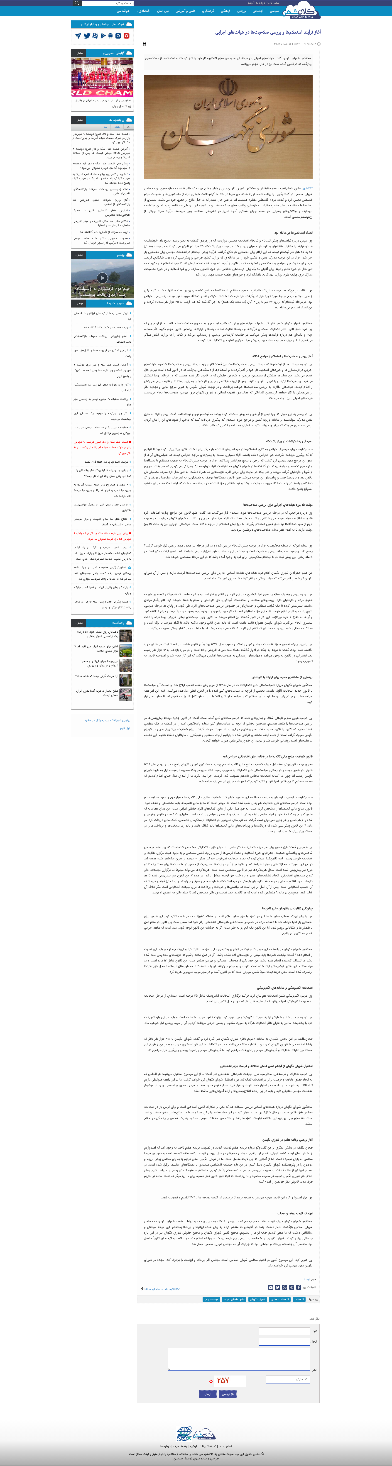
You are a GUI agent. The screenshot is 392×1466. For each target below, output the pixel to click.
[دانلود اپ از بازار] (103, 35)
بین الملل (163, 10)
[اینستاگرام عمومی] (126, 35)
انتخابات (299, 1299)
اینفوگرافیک (180, 1446)
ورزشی (241, 10)
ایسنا (307, 1279)
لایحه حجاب (211, 1299)
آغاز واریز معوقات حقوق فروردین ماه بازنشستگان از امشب (101, 202)
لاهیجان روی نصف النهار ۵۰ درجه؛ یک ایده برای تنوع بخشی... (97, 634)
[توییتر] (78, 35)
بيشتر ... (79, 53)
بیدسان (178, 1458)
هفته (117, 127)
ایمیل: (313, 1341)
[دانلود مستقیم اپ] (110, 35)
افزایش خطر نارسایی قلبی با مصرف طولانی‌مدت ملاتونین (101, 212)
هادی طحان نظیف (234, 1299)
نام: (315, 1331)
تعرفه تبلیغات (207, 1446)
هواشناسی (123, 10)
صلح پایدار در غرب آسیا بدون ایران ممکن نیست (97, 693)
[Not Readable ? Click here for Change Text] (210, 1381)
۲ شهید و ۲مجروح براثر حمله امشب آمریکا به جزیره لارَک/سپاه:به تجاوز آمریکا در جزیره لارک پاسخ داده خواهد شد (101, 178)
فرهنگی (225, 10)
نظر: (314, 1370)
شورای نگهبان (257, 1299)
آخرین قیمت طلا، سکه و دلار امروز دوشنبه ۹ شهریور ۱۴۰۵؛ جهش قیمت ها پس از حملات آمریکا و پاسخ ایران (101, 153)
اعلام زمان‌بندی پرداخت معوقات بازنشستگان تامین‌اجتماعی (101, 191)
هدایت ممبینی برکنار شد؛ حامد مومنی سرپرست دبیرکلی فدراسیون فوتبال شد (101, 240)
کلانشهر (308, 188)
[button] (74, 82)
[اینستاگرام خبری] (118, 35)
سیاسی (274, 10)
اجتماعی (258, 10)
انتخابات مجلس (280, 1299)
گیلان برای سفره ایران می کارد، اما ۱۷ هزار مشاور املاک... (96, 648)
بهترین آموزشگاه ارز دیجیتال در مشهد (107, 720)
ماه (105, 127)
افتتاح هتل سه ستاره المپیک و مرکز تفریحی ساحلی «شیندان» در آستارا (101, 223)
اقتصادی (144, 11)
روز (128, 126)
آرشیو (193, 1446)
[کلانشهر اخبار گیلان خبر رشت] (204, 1433)
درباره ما (165, 1446)
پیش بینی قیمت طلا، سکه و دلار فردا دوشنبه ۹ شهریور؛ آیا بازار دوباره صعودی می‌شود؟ (101, 165)
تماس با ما (225, 1446)
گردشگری (208, 10)
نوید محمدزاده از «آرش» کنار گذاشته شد (104, 232)
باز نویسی (228, 1394)
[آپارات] (95, 35)
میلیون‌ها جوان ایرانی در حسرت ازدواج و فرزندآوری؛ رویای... (99, 663)
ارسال (207, 1394)
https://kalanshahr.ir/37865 (162, 1289)
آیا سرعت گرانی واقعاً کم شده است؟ (96, 676)
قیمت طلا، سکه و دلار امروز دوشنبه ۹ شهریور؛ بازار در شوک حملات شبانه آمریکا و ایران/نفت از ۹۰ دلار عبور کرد (101, 138)
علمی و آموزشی (185, 10)
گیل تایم (125, 728)
